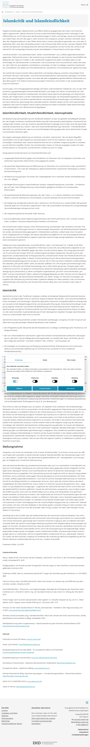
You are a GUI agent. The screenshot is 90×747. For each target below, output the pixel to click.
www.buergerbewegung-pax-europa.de (18, 652)
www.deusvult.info (34, 681)
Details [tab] (45, 360)
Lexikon (18, 12)
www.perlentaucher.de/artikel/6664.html (25, 610)
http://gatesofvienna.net (25, 686)
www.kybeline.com (42, 668)
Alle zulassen (71, 388)
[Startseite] (2, 12)
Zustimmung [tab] (19, 360)
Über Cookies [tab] (71, 360)
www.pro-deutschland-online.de (44, 657)
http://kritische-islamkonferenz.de (16, 626)
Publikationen (9, 12)
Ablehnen (19, 388)
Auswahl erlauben (45, 388)
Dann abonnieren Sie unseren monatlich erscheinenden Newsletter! (43, 721)
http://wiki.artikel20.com (66, 663)
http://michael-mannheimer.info (15, 676)
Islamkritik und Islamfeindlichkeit (32, 12)
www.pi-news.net (34, 639)
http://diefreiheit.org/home (29, 644)
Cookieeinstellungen (80, 735)
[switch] (35, 381)
